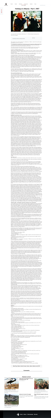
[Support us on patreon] (1, 11)
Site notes (35, 414)
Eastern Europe (23, 366)
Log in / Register (23, 5)
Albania (18, 366)
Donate (21, 414)
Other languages (30, 414)
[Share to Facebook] (33, 38)
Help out (24, 414)
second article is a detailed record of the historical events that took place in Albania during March (26, 44)
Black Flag (15, 366)
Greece (28, 366)
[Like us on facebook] (1, 12)
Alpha (31, 366)
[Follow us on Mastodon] (1, 9)
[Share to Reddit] (34, 38)
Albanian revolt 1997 (36, 366)
